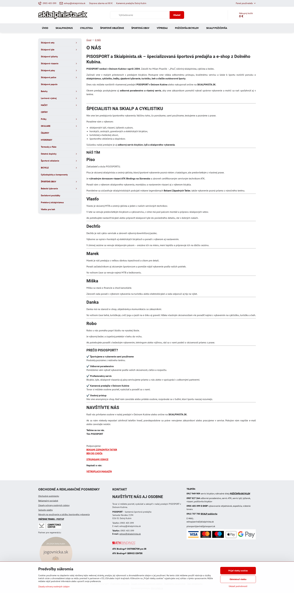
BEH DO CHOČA (94, 453)
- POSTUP (51, 519)
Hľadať (176, 15)
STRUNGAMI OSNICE (97, 459)
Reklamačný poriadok (48, 500)
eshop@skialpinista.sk (130, 533)
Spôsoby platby (45, 510)
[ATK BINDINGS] (124, 544)
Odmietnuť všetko (238, 579)
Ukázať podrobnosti (238, 586)
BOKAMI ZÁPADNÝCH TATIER (101, 449)
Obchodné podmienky (48, 496)
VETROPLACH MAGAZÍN (99, 471)
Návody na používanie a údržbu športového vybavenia (64, 514)
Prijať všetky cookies (238, 570)
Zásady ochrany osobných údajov (54, 505)
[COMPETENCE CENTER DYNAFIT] (49, 527)
